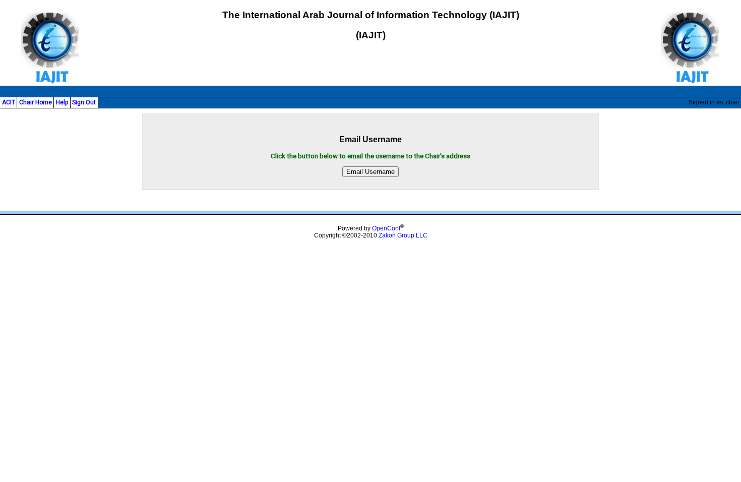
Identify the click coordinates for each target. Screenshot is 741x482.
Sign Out (84, 102)
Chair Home (35, 102)
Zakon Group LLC (403, 235)
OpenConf (386, 228)
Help (62, 102)
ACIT (8, 102)
